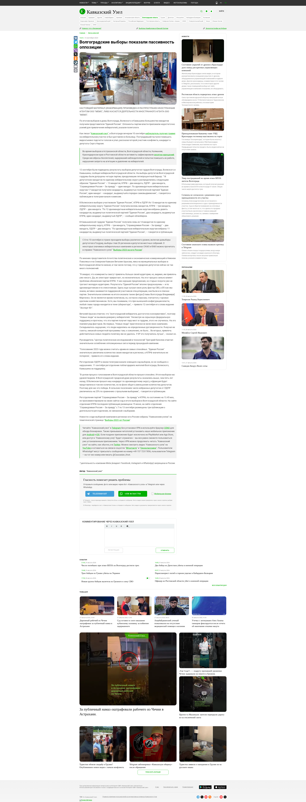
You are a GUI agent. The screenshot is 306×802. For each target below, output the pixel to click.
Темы (94, 3)
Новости (83, 3)
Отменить (165, 550)
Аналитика (116, 3)
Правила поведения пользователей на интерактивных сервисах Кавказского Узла (129, 797)
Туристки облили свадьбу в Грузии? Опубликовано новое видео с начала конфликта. (101, 766)
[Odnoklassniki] (76, 58)
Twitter (117, 444)
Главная (82, 33)
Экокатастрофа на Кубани (216, 28)
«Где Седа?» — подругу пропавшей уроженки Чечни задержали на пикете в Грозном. (200, 672)
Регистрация (113, 550)
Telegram (116, 428)
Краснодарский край (103, 21)
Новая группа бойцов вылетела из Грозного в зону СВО (107, 581)
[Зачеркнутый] (121, 526)
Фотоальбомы (180, 3)
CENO (167, 428)
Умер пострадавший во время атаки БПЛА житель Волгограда (201, 179)
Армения (119, 17)
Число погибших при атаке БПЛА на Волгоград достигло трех (110, 565)
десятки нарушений (164, 154)
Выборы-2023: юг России (117, 420)
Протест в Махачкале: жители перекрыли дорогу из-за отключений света (201, 716)
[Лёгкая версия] (217, 3)
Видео (167, 3)
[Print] (76, 71)
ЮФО (94, 25)
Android (90, 434)
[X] (76, 54)
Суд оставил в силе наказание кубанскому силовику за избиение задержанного (133, 623)
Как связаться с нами (170, 787)
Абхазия (83, 17)
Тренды (103, 3)
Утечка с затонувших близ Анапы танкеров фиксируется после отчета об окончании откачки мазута (208, 623)
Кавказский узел (99, 133)
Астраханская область (132, 17)
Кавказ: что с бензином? (91, 28)
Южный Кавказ (85, 25)
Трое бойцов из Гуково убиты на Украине (100, 573)
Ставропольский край (196, 21)
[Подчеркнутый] (116, 526)
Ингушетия (180, 17)
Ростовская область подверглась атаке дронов (203, 94)
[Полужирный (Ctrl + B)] (106, 526)
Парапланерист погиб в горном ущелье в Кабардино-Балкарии (184, 573)
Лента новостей (93, 33)
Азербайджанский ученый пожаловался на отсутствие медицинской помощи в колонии (169, 623)
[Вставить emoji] (127, 526)
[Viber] (76, 50)
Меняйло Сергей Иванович (194, 332)
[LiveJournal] (76, 62)
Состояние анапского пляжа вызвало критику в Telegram (203, 246)
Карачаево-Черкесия (87, 21)
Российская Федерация (136, 21)
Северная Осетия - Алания (171, 21)
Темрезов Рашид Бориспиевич (196, 299)
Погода (194, 3)
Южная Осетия (217, 21)
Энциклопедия (133, 3)
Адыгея (99, 17)
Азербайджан (109, 17)
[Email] (76, 67)
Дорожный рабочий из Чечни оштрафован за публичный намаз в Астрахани (96, 623)
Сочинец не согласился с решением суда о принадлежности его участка (201, 196)
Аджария (91, 17)
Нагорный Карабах (119, 21)
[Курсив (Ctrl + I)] (111, 526)
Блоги (157, 3)
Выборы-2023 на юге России (127, 250)
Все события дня (219, 585)
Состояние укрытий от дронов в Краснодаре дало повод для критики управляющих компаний (202, 67)
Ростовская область (153, 21)
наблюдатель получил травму (160, 133)
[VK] (76, 38)
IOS (98, 434)
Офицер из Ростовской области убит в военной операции (181, 580)
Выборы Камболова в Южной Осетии (153, 28)
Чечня (208, 21)
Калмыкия (206, 17)
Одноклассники (148, 448)
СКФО (184, 21)
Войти (221, 11)
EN (226, 3)
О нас (157, 787)
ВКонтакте (131, 448)
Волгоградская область (150, 17)
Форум (147, 3)
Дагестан (171, 17)
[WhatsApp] (76, 46)
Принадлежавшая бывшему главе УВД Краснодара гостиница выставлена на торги (202, 135)
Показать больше (153, 772)
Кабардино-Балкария (193, 17)
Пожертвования (187, 787)
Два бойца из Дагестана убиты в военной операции (179, 565)
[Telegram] (76, 42)
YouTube (86, 448)
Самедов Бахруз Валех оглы (194, 365)
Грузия (163, 17)
